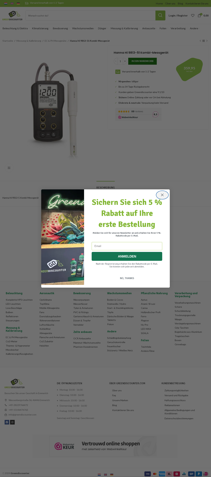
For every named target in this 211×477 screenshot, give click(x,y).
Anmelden (127, 256)
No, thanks (127, 278)
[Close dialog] (162, 195)
